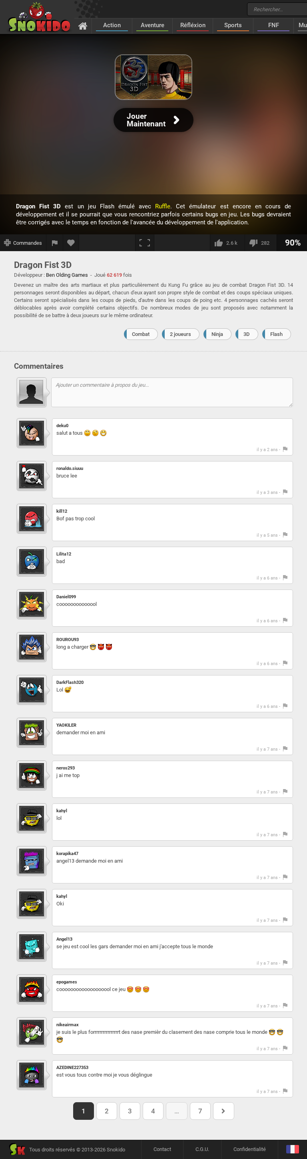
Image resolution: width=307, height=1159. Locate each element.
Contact (162, 1149)
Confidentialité (249, 1149)
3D (246, 334)
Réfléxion (192, 25)
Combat (141, 334)
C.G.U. (202, 1149)
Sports (233, 25)
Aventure (152, 25)
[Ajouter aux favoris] (71, 242)
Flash (276, 334)
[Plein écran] (144, 242)
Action (112, 25)
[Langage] (292, 1149)
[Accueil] (83, 25)
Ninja (217, 334)
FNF (273, 25)
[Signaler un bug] (54, 242)
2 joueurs (180, 334)
